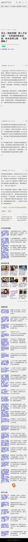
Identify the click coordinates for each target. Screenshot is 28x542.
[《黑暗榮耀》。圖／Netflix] (14, 56)
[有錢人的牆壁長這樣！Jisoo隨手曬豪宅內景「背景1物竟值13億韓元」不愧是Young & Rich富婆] (5, 479)
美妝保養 (19, 6)
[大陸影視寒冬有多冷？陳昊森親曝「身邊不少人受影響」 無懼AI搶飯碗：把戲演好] (5, 233)
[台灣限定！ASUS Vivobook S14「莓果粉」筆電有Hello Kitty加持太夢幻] (5, 392)
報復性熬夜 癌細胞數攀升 (5, 296)
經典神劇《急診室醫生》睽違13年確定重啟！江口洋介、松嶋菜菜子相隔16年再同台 (18, 456)
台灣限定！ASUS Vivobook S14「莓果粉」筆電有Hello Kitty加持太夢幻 (14, 296)
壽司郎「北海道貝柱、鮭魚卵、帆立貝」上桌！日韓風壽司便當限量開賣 (18, 384)
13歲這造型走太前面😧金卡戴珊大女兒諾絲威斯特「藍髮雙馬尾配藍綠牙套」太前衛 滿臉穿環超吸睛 (18, 472)
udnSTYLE (3, 29)
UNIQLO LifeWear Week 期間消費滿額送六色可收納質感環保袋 (18, 348)
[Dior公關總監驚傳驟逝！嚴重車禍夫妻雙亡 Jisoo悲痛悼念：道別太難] (5, 534)
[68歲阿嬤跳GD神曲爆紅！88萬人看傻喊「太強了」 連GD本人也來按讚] (5, 519)
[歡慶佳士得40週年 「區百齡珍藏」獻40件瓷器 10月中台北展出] (5, 312)
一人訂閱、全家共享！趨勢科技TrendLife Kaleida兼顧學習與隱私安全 (18, 369)
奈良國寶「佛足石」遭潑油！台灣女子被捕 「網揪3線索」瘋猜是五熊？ (18, 497)
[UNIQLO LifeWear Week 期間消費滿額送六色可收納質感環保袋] (5, 348)
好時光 (24, 6)
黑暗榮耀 (3, 211)
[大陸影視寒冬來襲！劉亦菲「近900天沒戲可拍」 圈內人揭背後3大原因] (5, 512)
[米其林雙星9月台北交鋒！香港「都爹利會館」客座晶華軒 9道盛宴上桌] (5, 464)
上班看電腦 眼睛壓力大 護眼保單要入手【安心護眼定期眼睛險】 (23, 285)
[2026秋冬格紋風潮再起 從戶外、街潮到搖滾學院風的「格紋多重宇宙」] (5, 326)
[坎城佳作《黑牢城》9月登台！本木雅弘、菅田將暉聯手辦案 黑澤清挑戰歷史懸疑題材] (5, 435)
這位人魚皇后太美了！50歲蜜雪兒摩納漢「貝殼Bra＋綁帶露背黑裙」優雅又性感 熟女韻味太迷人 (18, 443)
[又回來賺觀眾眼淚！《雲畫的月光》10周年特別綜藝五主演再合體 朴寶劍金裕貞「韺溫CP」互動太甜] (5, 240)
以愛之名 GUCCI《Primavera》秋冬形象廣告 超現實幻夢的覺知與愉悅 (18, 333)
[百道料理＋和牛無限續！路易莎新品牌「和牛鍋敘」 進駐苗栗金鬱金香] (5, 450)
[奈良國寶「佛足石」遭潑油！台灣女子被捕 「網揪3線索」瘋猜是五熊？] (5, 497)
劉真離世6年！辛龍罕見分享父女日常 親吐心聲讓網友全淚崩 (18, 526)
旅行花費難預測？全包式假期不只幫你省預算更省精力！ (4, 273)
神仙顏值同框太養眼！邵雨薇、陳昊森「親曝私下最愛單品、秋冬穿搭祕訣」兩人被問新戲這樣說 (18, 248)
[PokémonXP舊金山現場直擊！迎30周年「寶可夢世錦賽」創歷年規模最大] (5, 399)
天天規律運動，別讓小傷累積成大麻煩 (4, 285)
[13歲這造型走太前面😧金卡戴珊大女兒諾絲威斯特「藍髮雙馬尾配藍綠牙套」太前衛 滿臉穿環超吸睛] (5, 472)
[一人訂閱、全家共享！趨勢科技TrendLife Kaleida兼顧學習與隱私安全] (5, 370)
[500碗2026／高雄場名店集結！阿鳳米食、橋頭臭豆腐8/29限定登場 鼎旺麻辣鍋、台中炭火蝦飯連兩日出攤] (5, 341)
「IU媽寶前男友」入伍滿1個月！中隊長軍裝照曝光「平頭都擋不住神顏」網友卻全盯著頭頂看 (14, 285)
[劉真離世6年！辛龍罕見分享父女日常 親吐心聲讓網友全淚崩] (5, 526)
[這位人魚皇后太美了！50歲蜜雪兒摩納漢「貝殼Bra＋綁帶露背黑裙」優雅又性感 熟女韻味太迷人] (5, 442)
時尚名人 (7, 6)
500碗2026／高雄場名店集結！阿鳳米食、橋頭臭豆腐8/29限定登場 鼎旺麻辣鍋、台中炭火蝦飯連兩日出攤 (18, 341)
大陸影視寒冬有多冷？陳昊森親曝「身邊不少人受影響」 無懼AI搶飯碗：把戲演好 (18, 233)
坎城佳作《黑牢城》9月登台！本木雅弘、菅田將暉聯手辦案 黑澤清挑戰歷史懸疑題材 (18, 435)
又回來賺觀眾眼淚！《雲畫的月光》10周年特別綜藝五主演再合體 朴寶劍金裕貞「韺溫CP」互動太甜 (18, 241)
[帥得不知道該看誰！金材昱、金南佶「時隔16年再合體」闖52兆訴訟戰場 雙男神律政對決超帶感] (5, 255)
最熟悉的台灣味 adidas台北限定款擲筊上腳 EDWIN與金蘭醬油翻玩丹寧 (18, 427)
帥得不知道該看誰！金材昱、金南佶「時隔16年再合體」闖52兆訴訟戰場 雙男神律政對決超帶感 (18, 255)
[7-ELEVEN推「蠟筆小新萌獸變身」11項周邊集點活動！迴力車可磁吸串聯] (5, 363)
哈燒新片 (15, 29)
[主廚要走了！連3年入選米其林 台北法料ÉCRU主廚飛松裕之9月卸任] (5, 421)
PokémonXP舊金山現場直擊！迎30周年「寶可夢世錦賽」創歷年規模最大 (17, 398)
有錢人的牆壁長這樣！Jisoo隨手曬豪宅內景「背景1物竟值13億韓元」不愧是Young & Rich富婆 (18, 479)
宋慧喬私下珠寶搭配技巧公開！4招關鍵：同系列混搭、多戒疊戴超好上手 (14, 273)
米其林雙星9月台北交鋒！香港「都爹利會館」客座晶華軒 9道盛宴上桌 (18, 464)
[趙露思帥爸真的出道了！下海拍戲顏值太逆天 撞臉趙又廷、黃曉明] (5, 505)
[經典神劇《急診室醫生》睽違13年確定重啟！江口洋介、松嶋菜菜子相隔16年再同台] (5, 457)
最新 (2, 6)
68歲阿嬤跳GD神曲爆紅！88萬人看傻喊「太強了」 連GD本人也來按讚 (18, 519)
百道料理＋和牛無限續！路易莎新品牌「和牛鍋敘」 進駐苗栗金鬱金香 (18, 449)
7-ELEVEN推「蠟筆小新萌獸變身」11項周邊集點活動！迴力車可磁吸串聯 (18, 362)
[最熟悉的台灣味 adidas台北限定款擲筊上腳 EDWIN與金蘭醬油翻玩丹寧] (5, 428)
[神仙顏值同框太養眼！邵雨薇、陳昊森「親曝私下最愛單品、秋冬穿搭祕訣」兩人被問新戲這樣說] (5, 248)
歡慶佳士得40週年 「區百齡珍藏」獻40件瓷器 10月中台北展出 (18, 311)
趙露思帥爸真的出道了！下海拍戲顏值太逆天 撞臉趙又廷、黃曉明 (18, 504)
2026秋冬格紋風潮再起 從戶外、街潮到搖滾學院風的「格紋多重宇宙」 (18, 326)
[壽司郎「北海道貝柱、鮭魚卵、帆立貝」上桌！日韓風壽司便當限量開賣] (5, 384)
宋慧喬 (9, 211)
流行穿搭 (13, 6)
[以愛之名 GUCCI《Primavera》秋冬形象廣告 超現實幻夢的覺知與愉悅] (5, 334)
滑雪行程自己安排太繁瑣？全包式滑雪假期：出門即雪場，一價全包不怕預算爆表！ (22, 273)
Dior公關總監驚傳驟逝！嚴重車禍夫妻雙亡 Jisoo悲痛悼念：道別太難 (18, 533)
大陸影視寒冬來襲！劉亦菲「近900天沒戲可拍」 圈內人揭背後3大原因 (18, 511)
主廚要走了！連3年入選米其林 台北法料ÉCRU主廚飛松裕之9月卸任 (18, 420)
